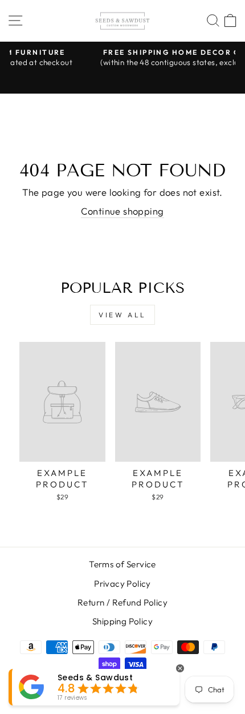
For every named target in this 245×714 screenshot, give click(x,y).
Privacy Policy (122, 583)
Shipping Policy (122, 621)
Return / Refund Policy (122, 602)
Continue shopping (122, 211)
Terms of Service (122, 564)
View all (122, 314)
